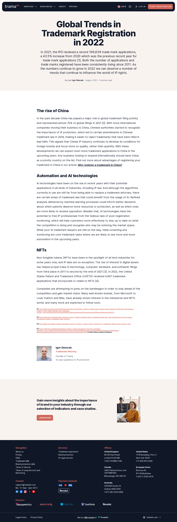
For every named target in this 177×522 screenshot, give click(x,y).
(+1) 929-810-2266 (144, 461)
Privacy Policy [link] (37, 517)
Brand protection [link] (65, 455)
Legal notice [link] (21, 517)
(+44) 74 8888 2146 (113, 461)
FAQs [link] (18, 458)
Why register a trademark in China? (100, 164)
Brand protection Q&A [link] (25, 464)
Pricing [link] (19, 455)
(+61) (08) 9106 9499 (113, 492)
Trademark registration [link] (68, 452)
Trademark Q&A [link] (22, 461)
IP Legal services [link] (65, 458)
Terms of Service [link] (23, 467)
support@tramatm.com (26, 485)
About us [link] (19, 452)
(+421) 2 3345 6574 (144, 476)
